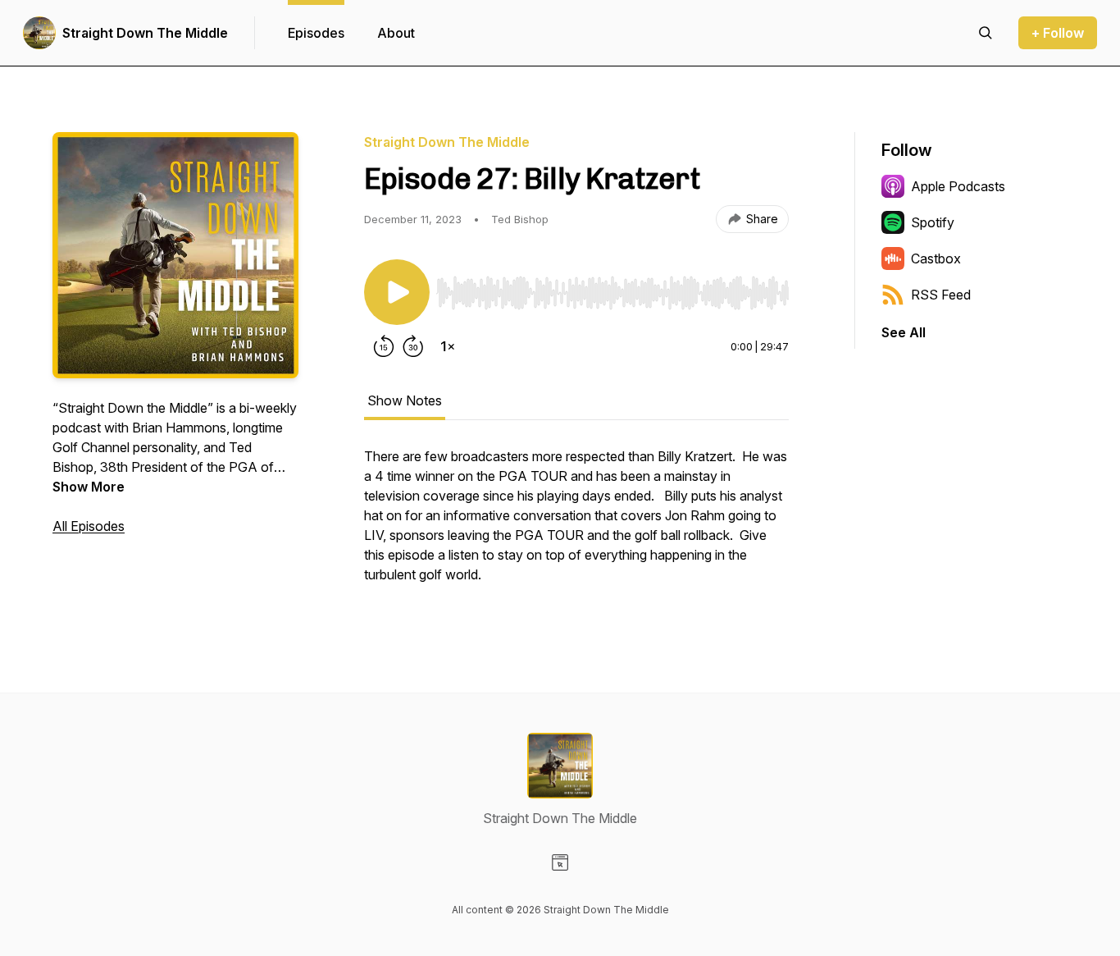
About (396, 33)
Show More (88, 486)
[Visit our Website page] (560, 862)
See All (903, 332)
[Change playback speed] (447, 346)
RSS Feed (941, 294)
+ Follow (1057, 33)
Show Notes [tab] (404, 400)
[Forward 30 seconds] (413, 346)
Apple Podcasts (958, 186)
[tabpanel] (576, 523)
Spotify (932, 222)
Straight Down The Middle (145, 33)
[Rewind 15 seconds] (383, 346)
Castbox (936, 258)
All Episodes (88, 526)
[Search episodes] (985, 33)
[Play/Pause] (397, 292)
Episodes (316, 33)
